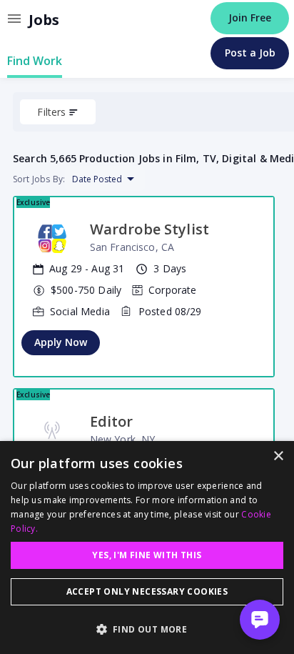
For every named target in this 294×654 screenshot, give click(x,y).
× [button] (278, 456)
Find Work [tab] (34, 61)
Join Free (249, 17)
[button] (147, 629)
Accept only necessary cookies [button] (147, 591)
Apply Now (60, 342)
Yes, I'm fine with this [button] (146, 555)
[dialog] (147, 547)
